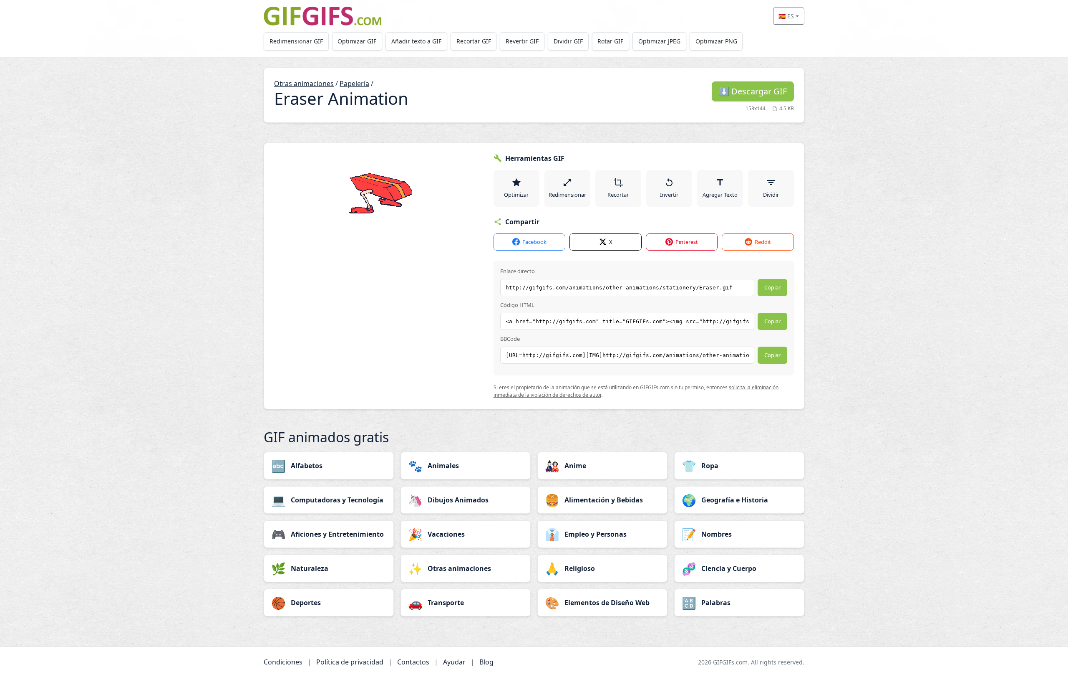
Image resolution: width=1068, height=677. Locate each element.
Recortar (618, 194)
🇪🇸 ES (786, 16)
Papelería (354, 83)
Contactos (413, 662)
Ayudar (454, 662)
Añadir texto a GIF (416, 41)
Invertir (669, 194)
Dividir (771, 194)
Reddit (763, 242)
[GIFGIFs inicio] (322, 16)
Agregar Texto (720, 194)
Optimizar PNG (716, 41)
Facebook (534, 242)
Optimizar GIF (357, 41)
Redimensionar (567, 194)
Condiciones (283, 662)
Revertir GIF (522, 41)
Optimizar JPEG (659, 41)
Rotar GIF (610, 41)
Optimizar (516, 194)
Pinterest (686, 242)
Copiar (772, 287)
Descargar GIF (753, 91)
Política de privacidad (349, 662)
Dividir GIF (568, 41)
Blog (486, 662)
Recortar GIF (473, 41)
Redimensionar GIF (296, 41)
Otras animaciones (304, 83)
